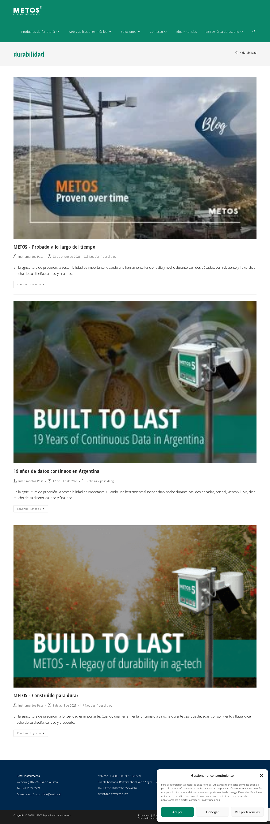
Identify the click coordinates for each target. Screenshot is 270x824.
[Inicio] (236, 52)
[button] (261, 776)
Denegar (212, 812)
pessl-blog (109, 257)
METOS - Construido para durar (46, 695)
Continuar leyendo (32, 283)
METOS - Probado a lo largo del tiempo (54, 246)
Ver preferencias (247, 812)
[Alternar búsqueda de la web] (254, 31)
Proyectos (144, 815)
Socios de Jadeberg (149, 818)
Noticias (94, 257)
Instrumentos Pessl (31, 257)
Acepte (177, 812)
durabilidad (249, 52)
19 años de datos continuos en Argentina (56, 470)
